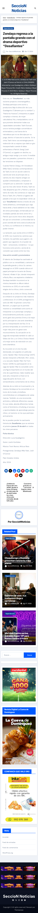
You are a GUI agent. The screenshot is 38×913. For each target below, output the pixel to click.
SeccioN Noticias (18, 8)
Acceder (5, 837)
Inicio (4, 17)
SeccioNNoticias (15, 51)
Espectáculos (11, 17)
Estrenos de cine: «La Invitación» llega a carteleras (15, 598)
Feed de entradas (8, 842)
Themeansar (19, 910)
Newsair (29, 907)
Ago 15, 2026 (27, 641)
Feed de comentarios (10, 848)
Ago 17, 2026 (27, 604)
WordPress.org (7, 853)
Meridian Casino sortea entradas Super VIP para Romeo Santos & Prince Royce (17, 637)
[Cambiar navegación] (3, 8)
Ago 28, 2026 (27, 566)
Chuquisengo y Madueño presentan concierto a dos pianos (18, 561)
